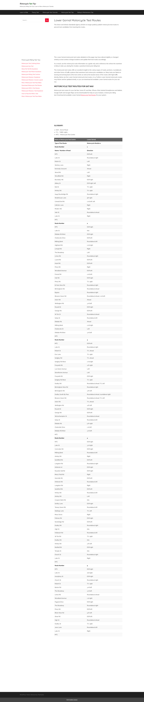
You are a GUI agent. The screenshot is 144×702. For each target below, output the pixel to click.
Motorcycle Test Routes (88, 95)
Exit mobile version (72, 700)
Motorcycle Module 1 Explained (31, 77)
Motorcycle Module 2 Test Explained (32, 91)
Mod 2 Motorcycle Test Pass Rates (32, 96)
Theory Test (35, 12)
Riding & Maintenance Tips (85, 12)
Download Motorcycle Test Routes (32, 85)
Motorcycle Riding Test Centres (31, 74)
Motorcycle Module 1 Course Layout (32, 80)
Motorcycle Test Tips (67, 12)
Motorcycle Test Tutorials (50, 12)
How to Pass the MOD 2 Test (30, 93)
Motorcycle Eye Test (27, 66)
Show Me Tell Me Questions (30, 69)
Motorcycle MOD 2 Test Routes (31, 88)
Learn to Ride (24, 12)
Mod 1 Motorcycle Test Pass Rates (31, 82)
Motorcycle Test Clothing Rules (31, 63)
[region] (88, 42)
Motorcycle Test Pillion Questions (31, 71)
